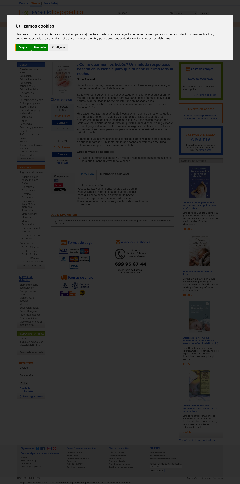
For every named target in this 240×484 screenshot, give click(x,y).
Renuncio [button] (40, 47)
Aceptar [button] (23, 47)
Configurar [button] (58, 47)
